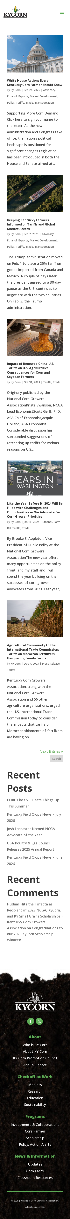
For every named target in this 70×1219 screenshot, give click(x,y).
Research (35, 1091)
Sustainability (35, 1104)
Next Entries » (51, 751)
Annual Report (35, 1065)
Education (35, 1098)
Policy (10, 102)
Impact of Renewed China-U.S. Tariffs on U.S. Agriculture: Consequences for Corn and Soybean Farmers (30, 370)
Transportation (44, 102)
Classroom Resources (35, 1177)
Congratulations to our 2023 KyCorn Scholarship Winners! (35, 934)
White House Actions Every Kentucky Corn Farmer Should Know (34, 82)
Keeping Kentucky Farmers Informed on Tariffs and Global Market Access (31, 224)
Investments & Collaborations (35, 1124)
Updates (35, 1164)
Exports (23, 96)
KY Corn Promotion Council (35, 1058)
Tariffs (20, 102)
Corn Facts (35, 1171)
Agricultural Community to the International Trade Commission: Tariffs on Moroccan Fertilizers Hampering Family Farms (33, 651)
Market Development (43, 96)
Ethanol (12, 96)
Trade (29, 102)
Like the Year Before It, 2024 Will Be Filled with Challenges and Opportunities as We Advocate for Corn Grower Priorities (35, 510)
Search (56, 758)
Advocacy (49, 90)
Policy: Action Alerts (35, 1144)
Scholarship (35, 1137)
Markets (35, 1084)
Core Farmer (35, 1131)
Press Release (51, 663)
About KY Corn (35, 1051)
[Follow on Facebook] (30, 1021)
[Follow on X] (39, 1021)
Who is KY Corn (35, 1044)
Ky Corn (16, 90)
